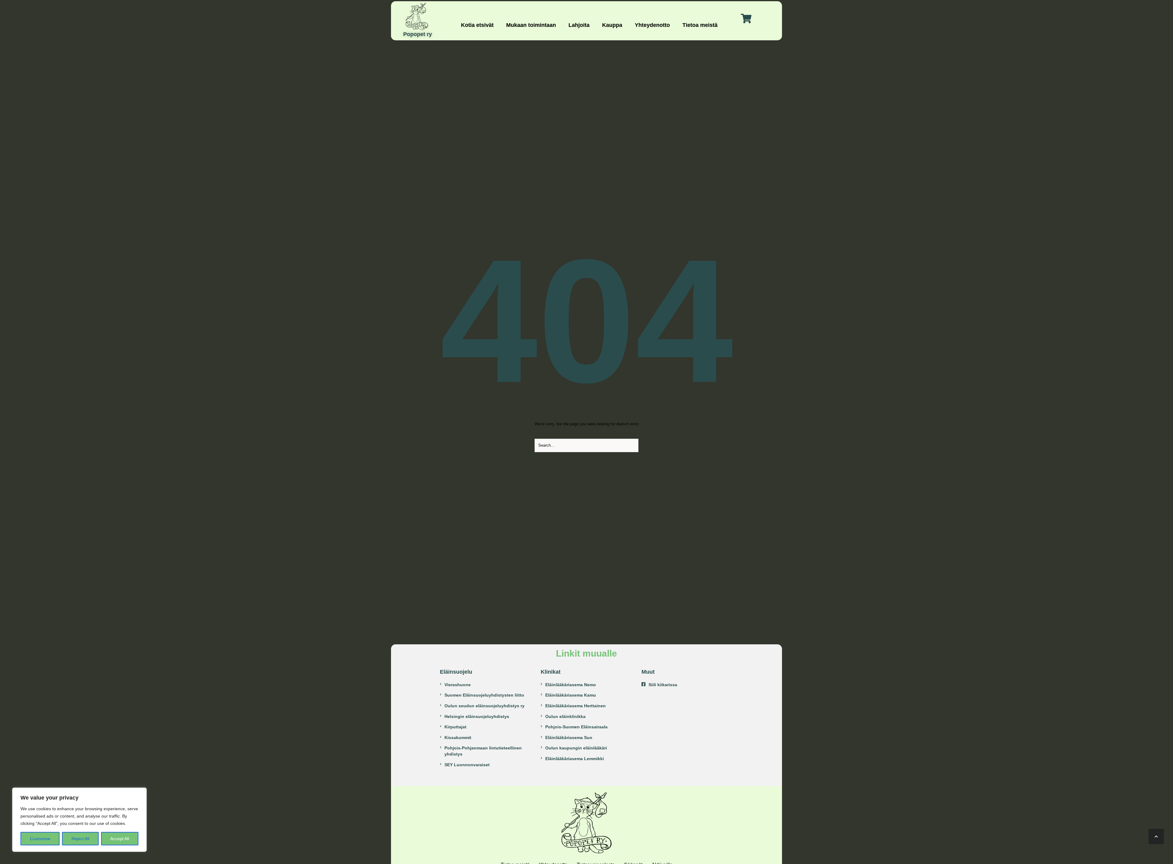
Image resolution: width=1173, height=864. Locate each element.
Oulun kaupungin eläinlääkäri (576, 747)
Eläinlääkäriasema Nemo (570, 684)
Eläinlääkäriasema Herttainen (575, 705)
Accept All (119, 838)
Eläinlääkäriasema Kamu (570, 695)
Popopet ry (417, 34)
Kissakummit (457, 737)
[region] (79, 820)
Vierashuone (457, 684)
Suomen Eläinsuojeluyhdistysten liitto (484, 695)
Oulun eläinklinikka (565, 716)
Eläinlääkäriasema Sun (568, 737)
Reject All (80, 838)
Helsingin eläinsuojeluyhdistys (476, 716)
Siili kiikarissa (663, 684)
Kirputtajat (455, 726)
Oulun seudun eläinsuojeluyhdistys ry (484, 705)
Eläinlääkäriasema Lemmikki (574, 758)
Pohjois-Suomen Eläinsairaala (576, 726)
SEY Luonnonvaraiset (467, 764)
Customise (40, 838)
